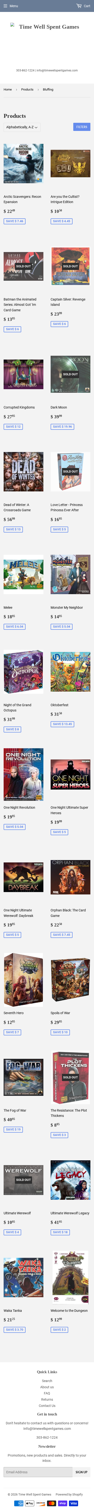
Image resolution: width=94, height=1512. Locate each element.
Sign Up (81, 1472)
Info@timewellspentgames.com (47, 1429)
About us (47, 1387)
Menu (14, 6)
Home (8, 89)
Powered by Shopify (69, 1494)
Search (47, 1381)
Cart (86, 6)
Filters (81, 127)
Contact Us (47, 1406)
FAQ (47, 1393)
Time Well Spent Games (34, 1494)
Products (27, 89)
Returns (47, 1399)
